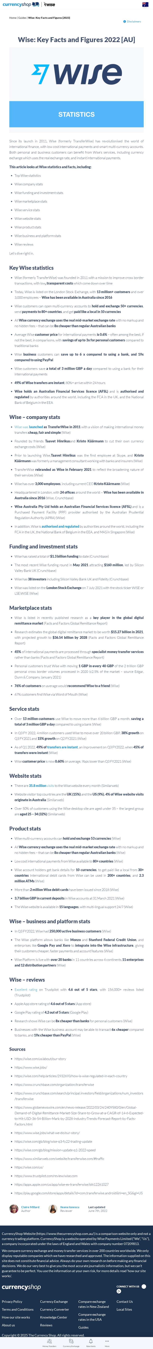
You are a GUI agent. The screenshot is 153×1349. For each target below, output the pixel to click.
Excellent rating (26, 989)
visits (41, 786)
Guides (22, 17)
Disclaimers (134, 21)
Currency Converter (54, 1309)
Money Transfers (49, 1346)
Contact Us (125, 1301)
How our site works (16, 1317)
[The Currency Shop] (29, 4)
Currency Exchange (71, 1346)
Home (12, 17)
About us (8, 1325)
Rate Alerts (91, 1346)
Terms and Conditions (18, 1309)
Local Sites (124, 1309)
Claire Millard (30, 1207)
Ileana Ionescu (69, 1207)
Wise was (29, 427)
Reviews (46, 1325)
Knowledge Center (53, 1317)
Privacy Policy (12, 1301)
